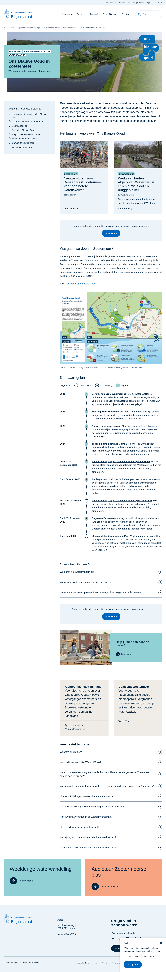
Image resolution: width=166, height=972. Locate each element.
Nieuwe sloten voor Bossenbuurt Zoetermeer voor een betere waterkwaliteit (83, 184)
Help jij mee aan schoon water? (27, 134)
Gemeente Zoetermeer (23, 143)
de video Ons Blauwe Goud (81, 283)
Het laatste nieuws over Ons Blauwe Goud (29, 116)
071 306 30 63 (68, 934)
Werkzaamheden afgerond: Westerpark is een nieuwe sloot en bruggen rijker (136, 184)
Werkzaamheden (69, 28)
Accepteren (132, 964)
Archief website (83, 963)
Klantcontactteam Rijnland (24, 138)
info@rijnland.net (76, 729)
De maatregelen (19, 126)
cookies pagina (153, 951)
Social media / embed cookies (142, 956)
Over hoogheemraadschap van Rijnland (27, 28)
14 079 (125, 721)
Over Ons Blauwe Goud (23, 130)
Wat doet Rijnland (53, 28)
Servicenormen (118, 963)
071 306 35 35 (75, 725)
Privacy (95, 963)
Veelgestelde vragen (22, 147)
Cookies (105, 963)
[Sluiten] (161, 943)
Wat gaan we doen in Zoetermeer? (28, 121)
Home (6, 28)
